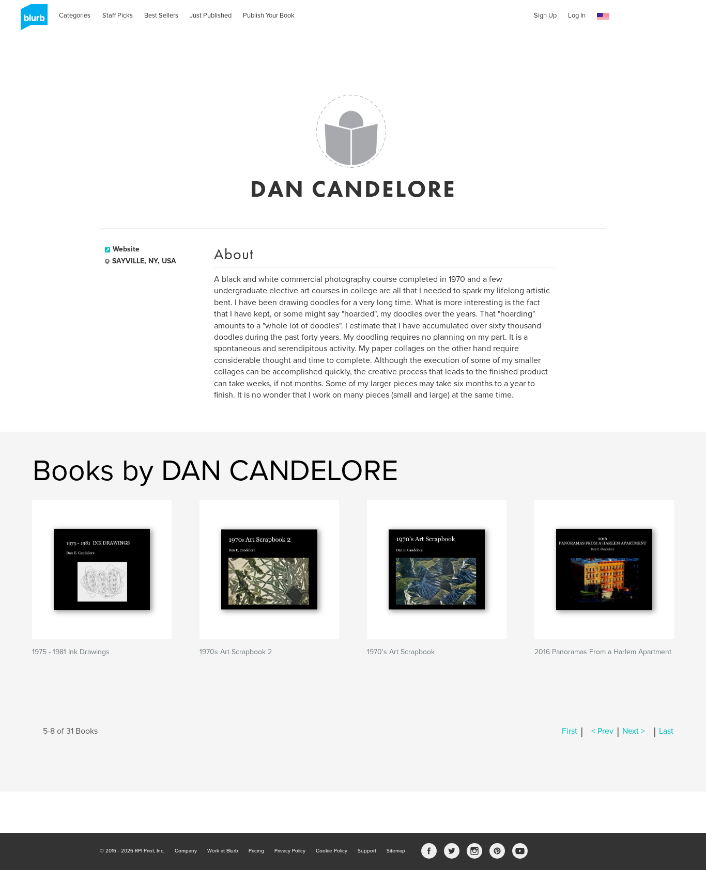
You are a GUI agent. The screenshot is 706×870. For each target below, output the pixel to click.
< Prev (602, 731)
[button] (603, 16)
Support (367, 851)
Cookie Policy (331, 851)
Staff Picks (117, 15)
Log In (577, 15)
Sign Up (545, 15)
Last (666, 731)
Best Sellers (161, 15)
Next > (633, 731)
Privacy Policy (289, 851)
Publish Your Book (269, 15)
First (569, 731)
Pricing (256, 851)
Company (186, 851)
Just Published (211, 15)
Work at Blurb (222, 851)
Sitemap (396, 851)
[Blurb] (31, 20)
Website (126, 249)
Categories (74, 15)
